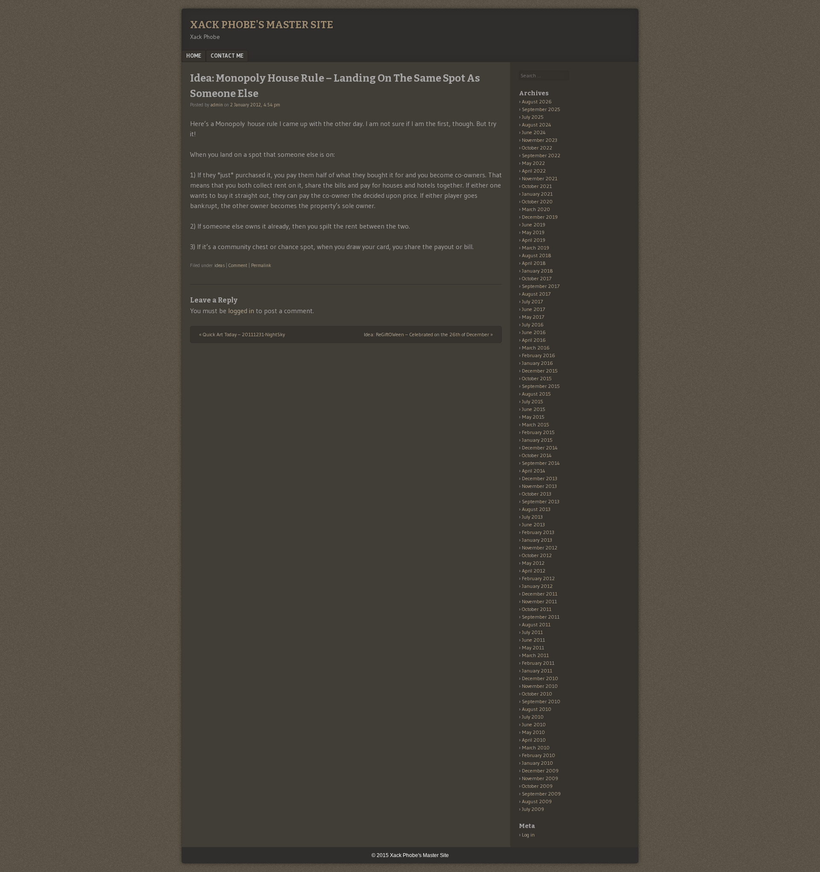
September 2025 (541, 109)
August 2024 (536, 124)
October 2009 (537, 786)
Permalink (261, 265)
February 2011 (538, 663)
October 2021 (537, 186)
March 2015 (535, 424)
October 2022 (537, 147)
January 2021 (537, 194)
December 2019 (540, 217)
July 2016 (533, 324)
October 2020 (537, 201)
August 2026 (537, 101)
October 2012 (537, 555)
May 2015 (533, 417)
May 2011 (533, 647)
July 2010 (533, 716)
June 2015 (533, 409)
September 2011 (540, 617)
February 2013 (538, 532)
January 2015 (537, 440)
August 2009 (537, 801)
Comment (237, 265)
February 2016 (538, 355)
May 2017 (533, 317)
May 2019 (533, 232)
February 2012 (538, 578)
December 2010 (540, 678)
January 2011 (537, 670)
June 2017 (533, 309)
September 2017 (540, 286)
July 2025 (533, 117)
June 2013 (533, 524)
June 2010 (534, 724)
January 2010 (537, 763)
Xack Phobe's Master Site (261, 25)
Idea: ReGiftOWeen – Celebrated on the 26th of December (428, 334)
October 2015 (537, 378)
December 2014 (540, 447)
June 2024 (534, 132)
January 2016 (537, 363)
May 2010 (533, 732)
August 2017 (536, 294)
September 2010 (541, 701)
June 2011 (533, 640)
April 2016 (534, 340)
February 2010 (538, 755)
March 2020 (536, 209)
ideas (219, 265)
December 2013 (539, 478)
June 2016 (534, 332)
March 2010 (536, 747)
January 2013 (537, 540)
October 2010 (537, 693)
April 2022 (534, 170)
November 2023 (539, 140)
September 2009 (541, 793)
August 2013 (536, 509)
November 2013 (539, 486)
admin (217, 105)
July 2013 (532, 517)
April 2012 (533, 570)
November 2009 (540, 778)
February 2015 (538, 432)
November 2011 (539, 601)
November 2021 (539, 178)
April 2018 (534, 263)
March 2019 (535, 247)
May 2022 (533, 163)
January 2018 (537, 270)
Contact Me (227, 55)
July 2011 (532, 632)
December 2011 (539, 593)
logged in (241, 310)
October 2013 (536, 493)
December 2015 (540, 370)
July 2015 (532, 401)
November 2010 (540, 686)
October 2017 (536, 278)
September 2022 (541, 155)
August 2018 (536, 255)
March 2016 (536, 347)
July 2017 (532, 301)
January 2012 (537, 586)
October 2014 (537, 455)
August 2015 (536, 393)
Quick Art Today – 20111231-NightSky (242, 334)
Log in (528, 834)
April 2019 (533, 240)
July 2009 (533, 809)
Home (193, 55)
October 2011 (536, 609)
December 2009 (540, 770)
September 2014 (541, 463)
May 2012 (533, 563)
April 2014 (533, 470)
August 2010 (536, 709)
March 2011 (535, 655)
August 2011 (536, 624)
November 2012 (539, 547)
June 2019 (533, 224)
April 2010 (534, 740)
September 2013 (540, 501)
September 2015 (541, 386)
